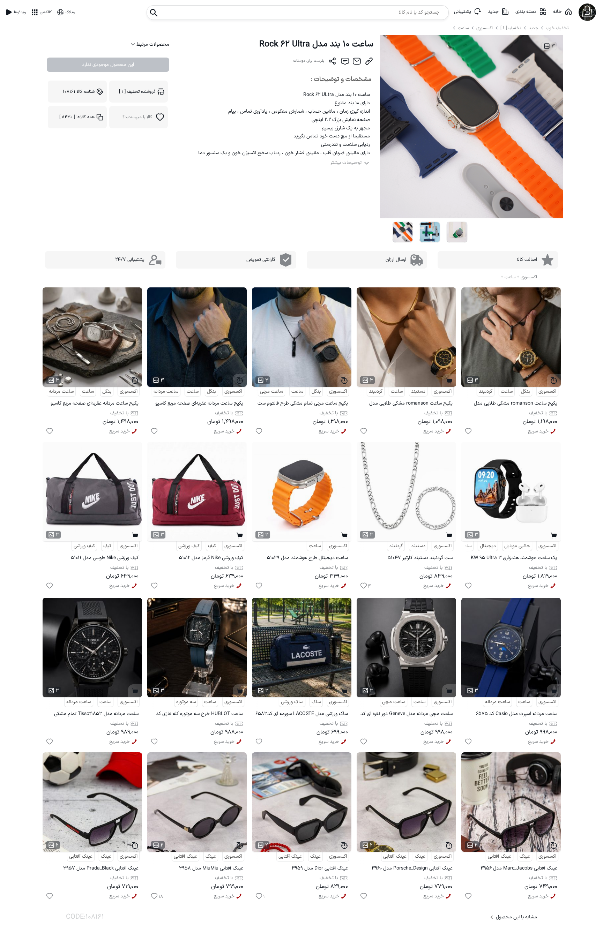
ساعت (464, 28)
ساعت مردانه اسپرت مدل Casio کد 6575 (516, 713)
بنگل (525, 391)
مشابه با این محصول (516, 917)
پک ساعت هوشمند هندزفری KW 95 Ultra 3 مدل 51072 (514, 559)
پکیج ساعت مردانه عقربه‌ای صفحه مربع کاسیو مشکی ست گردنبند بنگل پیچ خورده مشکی (199, 404)
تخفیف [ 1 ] (510, 28)
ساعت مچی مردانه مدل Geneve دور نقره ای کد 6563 (406, 715)
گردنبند (485, 391)
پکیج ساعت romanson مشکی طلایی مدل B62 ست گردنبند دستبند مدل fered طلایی (410, 404)
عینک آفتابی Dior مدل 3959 (320, 868)
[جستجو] (154, 10)
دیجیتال (488, 546)
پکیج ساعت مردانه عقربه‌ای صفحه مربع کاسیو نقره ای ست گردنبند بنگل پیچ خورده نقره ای (95, 404)
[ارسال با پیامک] (344, 63)
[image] (403, 232)
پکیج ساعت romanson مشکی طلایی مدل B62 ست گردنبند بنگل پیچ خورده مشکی (515, 404)
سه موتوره (186, 702)
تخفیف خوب (557, 28)
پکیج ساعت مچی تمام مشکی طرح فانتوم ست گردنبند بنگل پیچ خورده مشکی (303, 404)
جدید (493, 11)
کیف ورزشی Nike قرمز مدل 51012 (211, 558)
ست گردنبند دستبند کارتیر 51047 (420, 558)
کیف (212, 546)
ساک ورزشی (292, 702)
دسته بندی (525, 11)
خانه (557, 11)
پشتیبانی (462, 11)
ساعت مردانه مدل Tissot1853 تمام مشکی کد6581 (96, 715)
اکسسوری (484, 28)
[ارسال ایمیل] (356, 63)
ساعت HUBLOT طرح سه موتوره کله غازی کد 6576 (199, 715)
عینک (525, 856)
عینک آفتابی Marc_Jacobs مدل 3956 (519, 868)
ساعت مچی (271, 391)
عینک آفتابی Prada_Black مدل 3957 (101, 868)
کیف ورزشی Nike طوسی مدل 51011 (105, 558)
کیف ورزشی (189, 546)
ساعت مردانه (166, 391)
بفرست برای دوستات (309, 61)
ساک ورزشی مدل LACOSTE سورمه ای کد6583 (301, 713)
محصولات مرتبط (152, 44)
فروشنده (137, 91)
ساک (316, 702)
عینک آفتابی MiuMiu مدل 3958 (211, 868)
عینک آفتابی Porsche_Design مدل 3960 (412, 868)
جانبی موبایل (517, 546)
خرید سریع (538, 431)
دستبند (418, 391)
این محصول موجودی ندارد (108, 64)
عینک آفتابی (499, 856)
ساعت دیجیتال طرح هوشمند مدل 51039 (307, 558)
